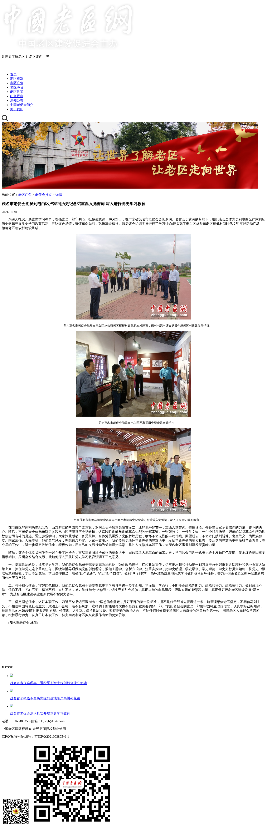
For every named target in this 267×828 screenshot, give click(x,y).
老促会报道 (43, 194)
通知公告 (16, 100)
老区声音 (16, 87)
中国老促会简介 (21, 105)
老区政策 (16, 91)
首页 (13, 74)
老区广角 (16, 83)
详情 (58, 194)
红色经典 (16, 96)
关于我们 (16, 109)
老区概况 (16, 78)
